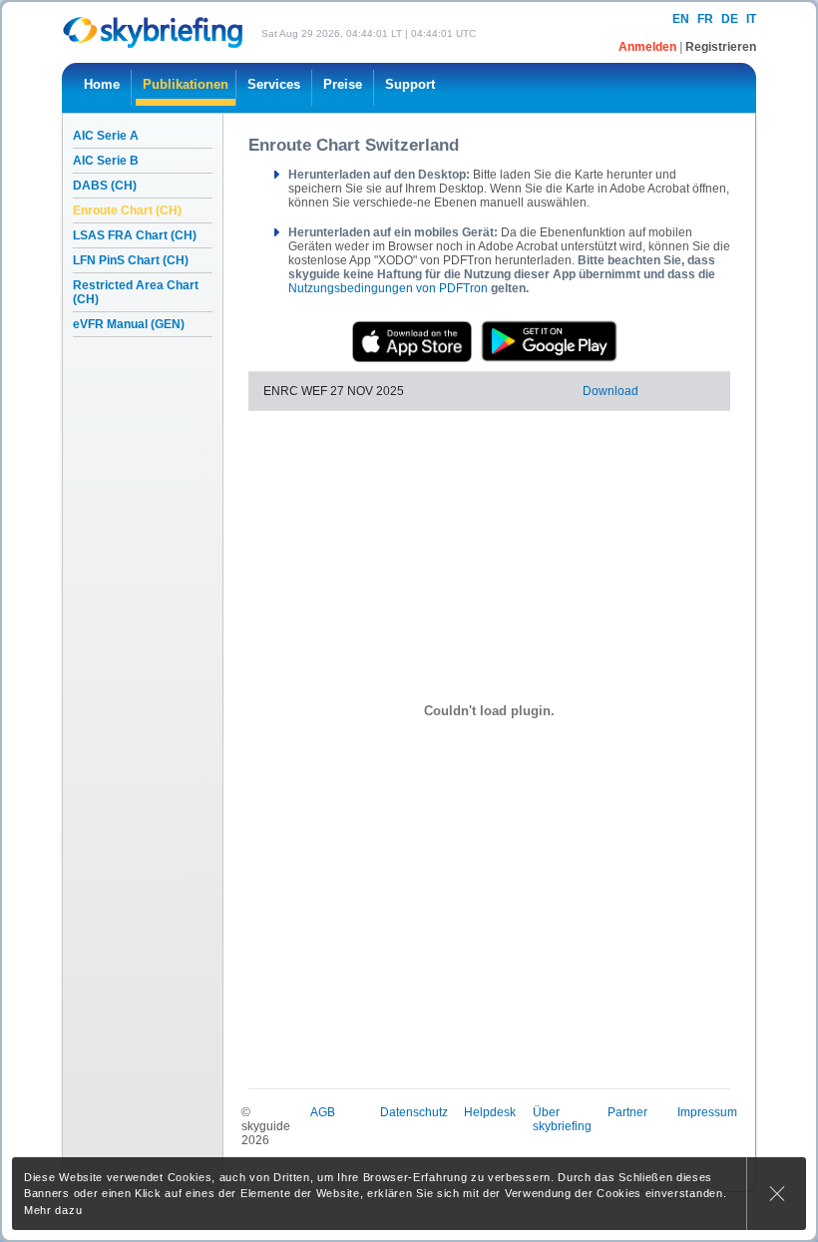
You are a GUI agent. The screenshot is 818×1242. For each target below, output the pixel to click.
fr (705, 19)
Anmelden (648, 47)
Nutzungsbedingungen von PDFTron (388, 288)
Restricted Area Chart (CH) (136, 292)
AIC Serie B (106, 161)
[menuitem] (102, 88)
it (751, 19)
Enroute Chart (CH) (127, 210)
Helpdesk (490, 1112)
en (680, 19)
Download (610, 391)
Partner (627, 1112)
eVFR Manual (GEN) (129, 324)
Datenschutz (414, 1112)
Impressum (707, 1112)
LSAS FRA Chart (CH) (135, 235)
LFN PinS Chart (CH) (131, 260)
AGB (322, 1112)
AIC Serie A (106, 136)
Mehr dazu (53, 1210)
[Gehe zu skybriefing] (154, 32)
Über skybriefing (562, 1119)
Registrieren (720, 47)
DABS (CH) (105, 186)
